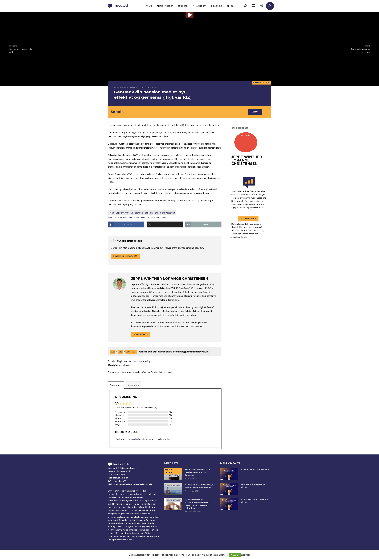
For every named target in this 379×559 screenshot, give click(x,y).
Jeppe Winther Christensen (129, 212)
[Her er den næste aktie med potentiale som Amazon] (173, 474)
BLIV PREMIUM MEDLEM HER (125, 256)
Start (113, 352)
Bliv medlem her (248, 218)
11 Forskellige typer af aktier (253, 485)
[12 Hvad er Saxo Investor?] (229, 474)
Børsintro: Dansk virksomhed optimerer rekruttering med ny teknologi (197, 504)
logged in (133, 438)
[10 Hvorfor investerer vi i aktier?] (229, 504)
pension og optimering (139, 361)
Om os (230, 6)
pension (149, 212)
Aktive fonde (120, 87)
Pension (153, 87)
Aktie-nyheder (165, 6)
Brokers (182, 6)
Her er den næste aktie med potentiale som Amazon (197, 472)
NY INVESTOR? (199, 6)
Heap (111, 212)
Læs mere (245, 554)
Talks (149, 6)
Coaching (216, 6)
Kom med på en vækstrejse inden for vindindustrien (200, 486)
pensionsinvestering (165, 212)
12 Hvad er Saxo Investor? (255, 469)
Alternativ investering (138, 87)
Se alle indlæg (140, 334)
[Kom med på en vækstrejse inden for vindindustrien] (173, 489)
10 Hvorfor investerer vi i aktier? (254, 500)
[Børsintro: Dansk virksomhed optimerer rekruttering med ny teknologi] (173, 504)
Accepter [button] (235, 555)
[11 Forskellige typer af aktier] (229, 489)
